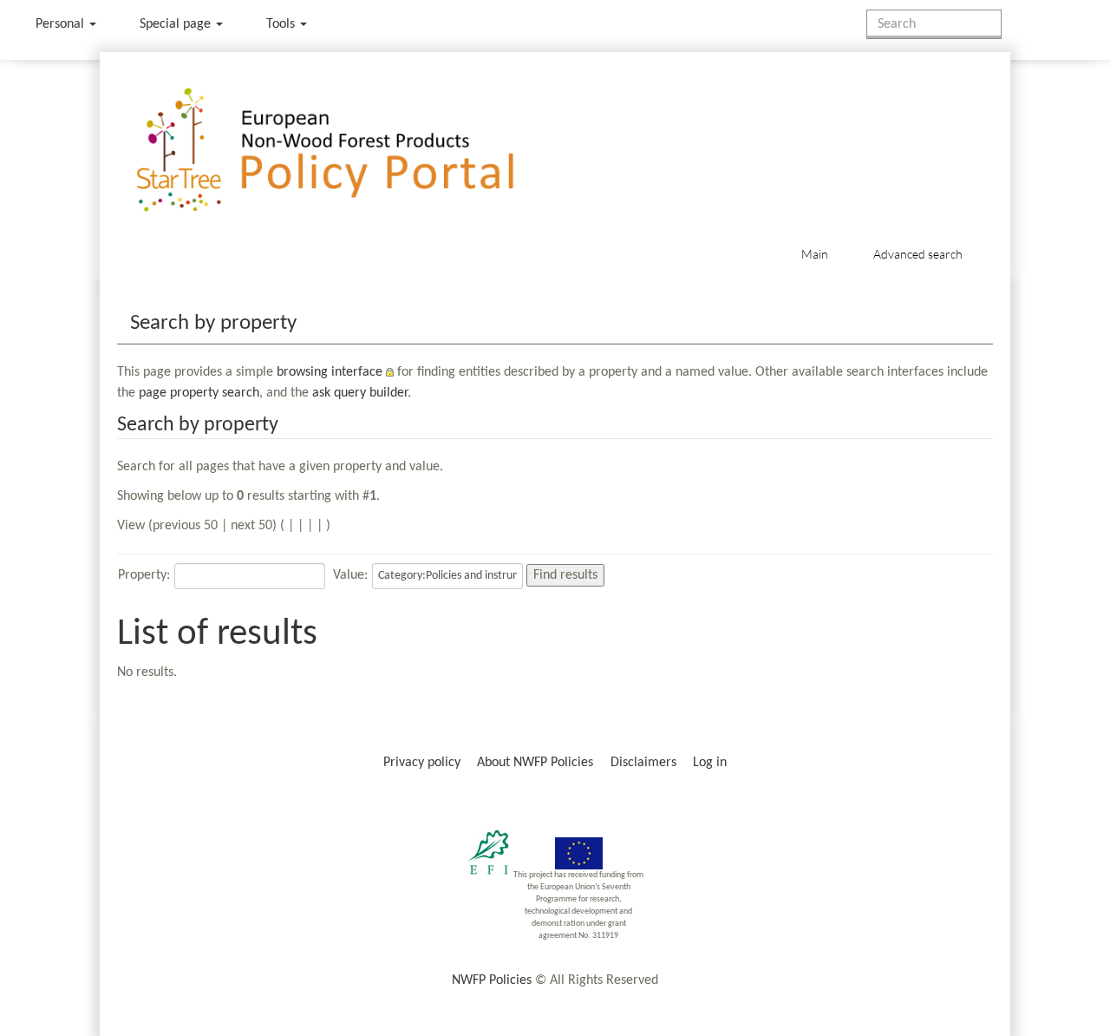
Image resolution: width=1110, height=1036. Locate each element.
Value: (350, 575)
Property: (144, 575)
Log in (710, 763)
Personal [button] (62, 24)
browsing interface (329, 372)
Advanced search (918, 253)
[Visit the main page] (350, 150)
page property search (199, 393)
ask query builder (360, 393)
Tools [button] (282, 24)
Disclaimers (643, 763)
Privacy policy (421, 763)
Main (814, 253)
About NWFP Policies (535, 763)
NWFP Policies (492, 980)
